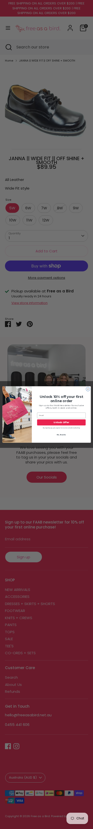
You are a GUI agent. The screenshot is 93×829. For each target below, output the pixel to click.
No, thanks (61, 434)
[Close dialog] (88, 389)
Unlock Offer (61, 422)
